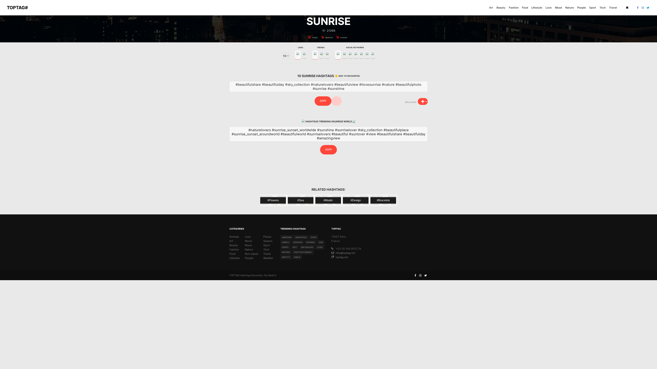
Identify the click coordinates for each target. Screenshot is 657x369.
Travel (267, 253)
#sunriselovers (319, 134)
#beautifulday (414, 134)
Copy (323, 101)
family (285, 242)
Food (232, 253)
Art (231, 241)
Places (267, 236)
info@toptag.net (345, 253)
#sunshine (325, 130)
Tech (266, 249)
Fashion (234, 249)
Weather (268, 258)
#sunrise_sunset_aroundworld (256, 134)
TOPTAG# (17, 7)
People (249, 258)
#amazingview (328, 138)
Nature (249, 249)
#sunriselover (346, 130)
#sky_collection (370, 130)
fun (321, 242)
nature (286, 252)
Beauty (233, 245)
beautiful (301, 237)
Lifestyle (234, 258)
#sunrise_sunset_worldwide (294, 130)
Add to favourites (349, 76)
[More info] (627, 7)
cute (313, 237)
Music (248, 245)
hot (295, 247)
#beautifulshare (389, 134)
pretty (286, 257)
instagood (307, 247)
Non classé (251, 253)
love (320, 247)
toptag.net (342, 257)
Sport (266, 245)
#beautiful (340, 134)
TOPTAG (234, 275)
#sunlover (357, 134)
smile (297, 257)
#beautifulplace (396, 130)
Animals (234, 236)
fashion (297, 242)
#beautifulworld (293, 134)
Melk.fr (272, 275)
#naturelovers (259, 130)
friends (310, 242)
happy (285, 247)
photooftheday (303, 252)
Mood (248, 241)
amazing (287, 237)
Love (248, 236)
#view (371, 134)
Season (267, 241)
